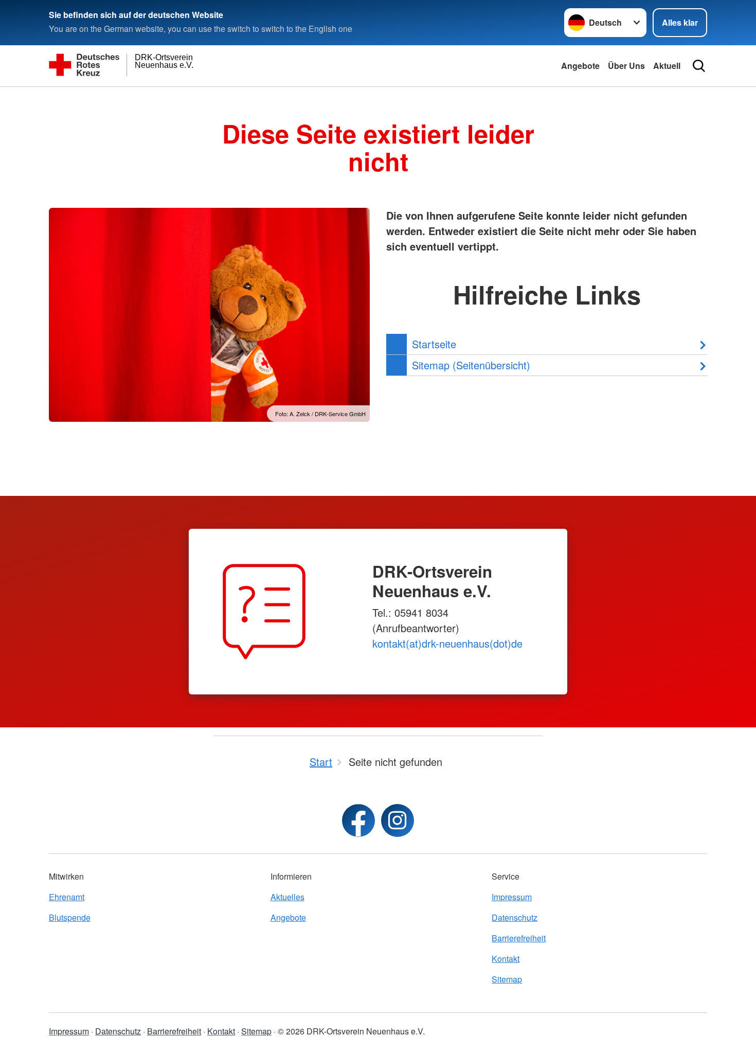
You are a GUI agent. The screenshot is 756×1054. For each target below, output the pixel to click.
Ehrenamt (66, 897)
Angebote (580, 66)
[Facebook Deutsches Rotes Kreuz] (358, 820)
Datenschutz (514, 917)
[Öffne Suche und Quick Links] (699, 66)
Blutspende (70, 917)
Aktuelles (287, 897)
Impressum (512, 897)
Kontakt (505, 958)
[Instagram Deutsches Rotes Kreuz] (397, 820)
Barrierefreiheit (519, 938)
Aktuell (666, 66)
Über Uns (626, 66)
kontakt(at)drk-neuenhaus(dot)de (447, 643)
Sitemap (507, 979)
